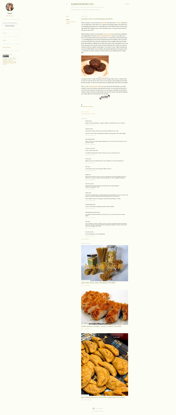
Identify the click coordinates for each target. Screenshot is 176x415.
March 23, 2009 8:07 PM (90, 217)
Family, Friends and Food (104, 77)
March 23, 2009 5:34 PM (90, 200)
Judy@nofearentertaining (91, 212)
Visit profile (9, 16)
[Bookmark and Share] (87, 106)
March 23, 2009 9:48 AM (90, 170)
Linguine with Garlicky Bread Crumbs (98, 283)
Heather (87, 121)
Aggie (86, 174)
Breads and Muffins (70, 21)
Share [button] (67, 16)
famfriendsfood (82, 4)
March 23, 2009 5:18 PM (90, 188)
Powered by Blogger (99, 408)
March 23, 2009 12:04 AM (90, 135)
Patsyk (10, 13)
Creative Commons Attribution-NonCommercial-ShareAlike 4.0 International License (9, 62)
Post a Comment (85, 239)
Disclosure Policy (94, 9)
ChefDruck (87, 128)
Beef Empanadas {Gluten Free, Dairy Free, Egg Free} (103, 397)
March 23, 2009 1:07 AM (90, 154)
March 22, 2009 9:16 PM (90, 124)
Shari (86, 221)
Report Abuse (6, 47)
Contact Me (84, 9)
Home (72, 9)
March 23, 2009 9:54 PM (90, 228)
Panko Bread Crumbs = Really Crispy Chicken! (101, 326)
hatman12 (101, 411)
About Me (78, 9)
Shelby (87, 192)
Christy (87, 158)
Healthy (68, 23)
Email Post (86, 111)
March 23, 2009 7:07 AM (90, 162)
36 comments (87, 285)
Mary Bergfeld (88, 139)
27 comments (87, 328)
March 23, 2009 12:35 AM (90, 144)
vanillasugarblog (89, 204)
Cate (86, 166)
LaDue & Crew (88, 148)
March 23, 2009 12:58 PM (90, 179)
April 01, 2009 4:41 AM (89, 235)
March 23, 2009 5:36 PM (90, 208)
